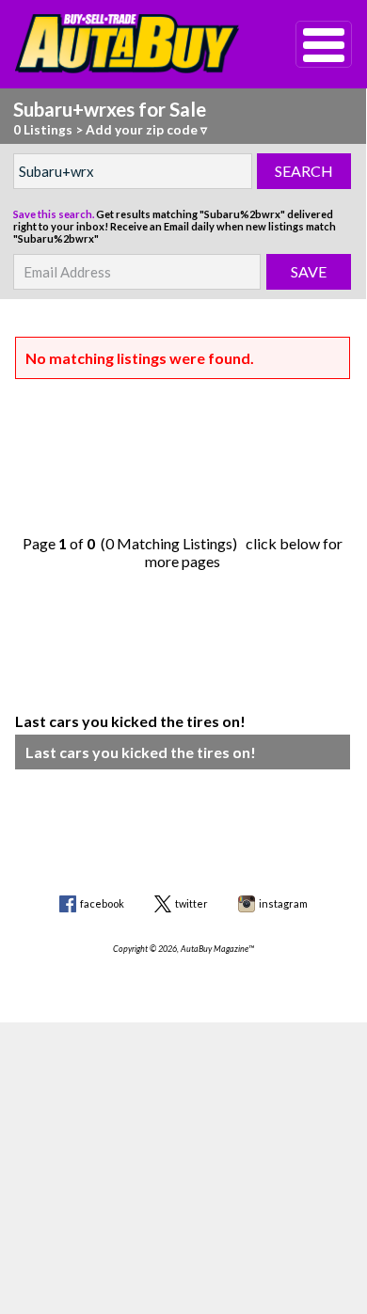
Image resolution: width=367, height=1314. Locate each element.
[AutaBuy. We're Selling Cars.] (127, 43)
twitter (191, 903)
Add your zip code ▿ (146, 129)
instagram (283, 903)
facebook (102, 903)
